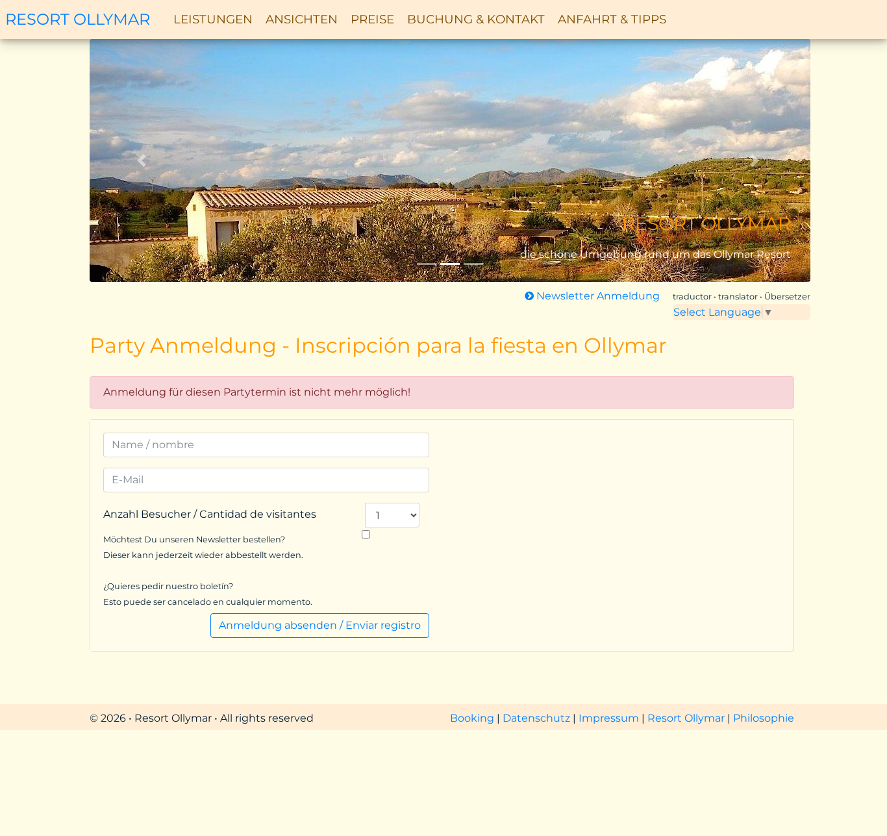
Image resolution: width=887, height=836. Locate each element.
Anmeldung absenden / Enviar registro (320, 625)
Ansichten (302, 19)
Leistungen (213, 19)
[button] (144, 160)
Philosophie (763, 718)
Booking (473, 718)
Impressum (610, 718)
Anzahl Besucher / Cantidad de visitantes (209, 514)
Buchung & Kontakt (476, 19)
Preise (372, 19)
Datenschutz (538, 718)
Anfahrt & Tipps (612, 19)
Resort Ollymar (686, 718)
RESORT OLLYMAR (77, 19)
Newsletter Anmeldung (597, 296)
